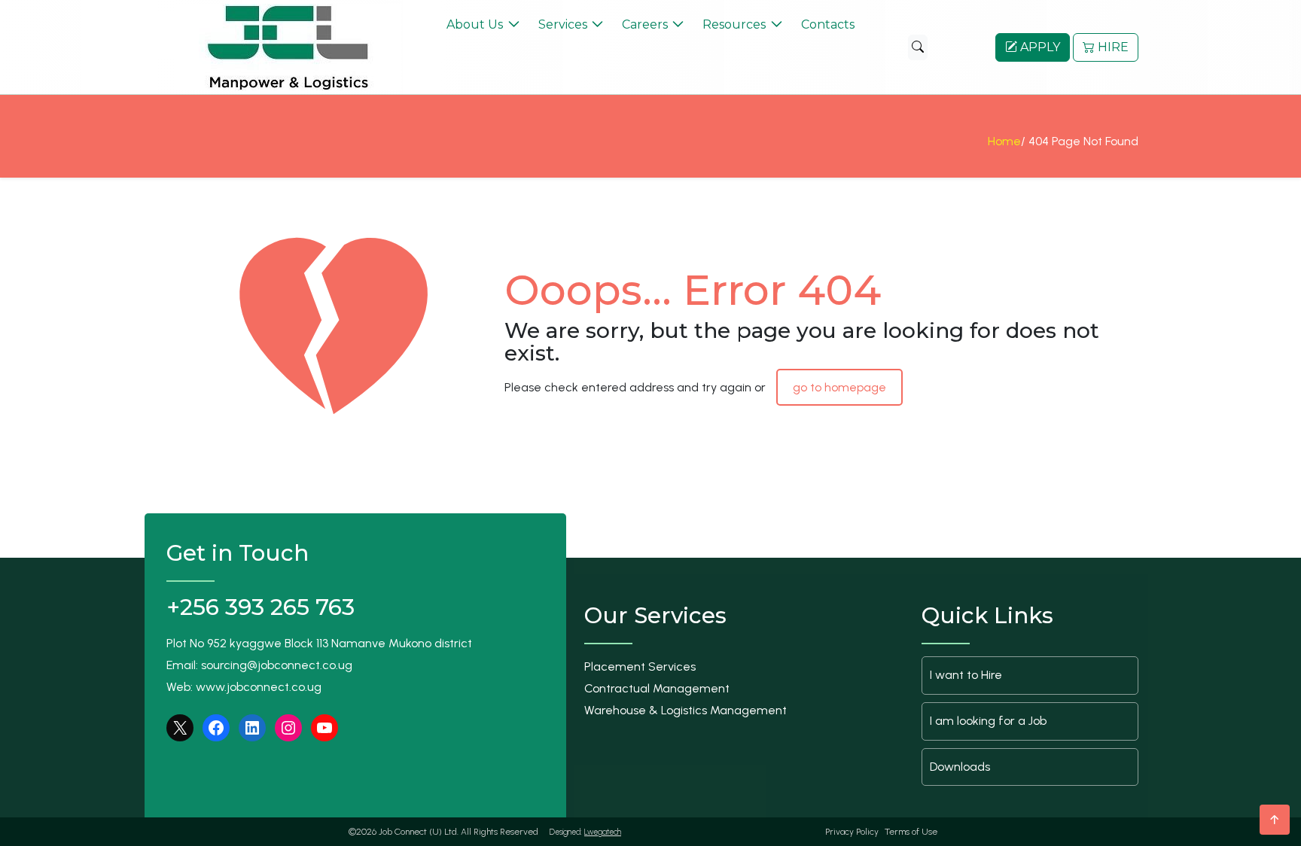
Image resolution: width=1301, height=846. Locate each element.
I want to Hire (966, 675)
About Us (474, 24)
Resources (734, 24)
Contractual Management (657, 688)
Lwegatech (602, 832)
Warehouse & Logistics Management (685, 710)
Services (562, 24)
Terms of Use (911, 831)
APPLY (1038, 47)
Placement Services (640, 666)
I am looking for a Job (988, 721)
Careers (645, 24)
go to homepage (839, 387)
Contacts (828, 24)
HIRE (1112, 47)
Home (1004, 141)
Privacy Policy (852, 831)
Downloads (960, 766)
